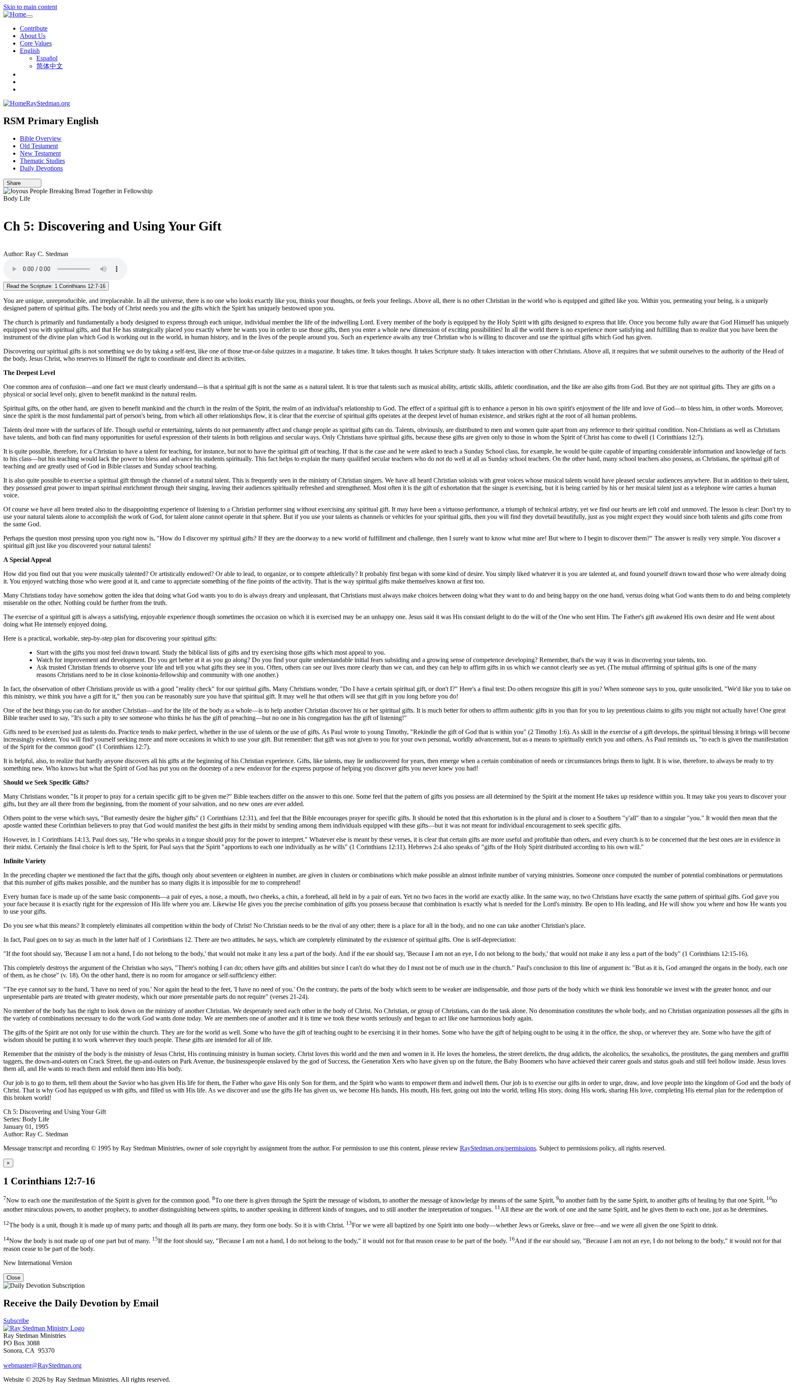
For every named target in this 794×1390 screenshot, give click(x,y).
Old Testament (39, 145)
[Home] (14, 14)
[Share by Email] (24, 183)
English (30, 50)
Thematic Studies (42, 160)
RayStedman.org (48, 103)
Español (46, 58)
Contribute (34, 28)
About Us (32, 35)
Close (13, 1278)
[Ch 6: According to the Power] (5, 246)
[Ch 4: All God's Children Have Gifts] (5, 205)
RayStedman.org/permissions (498, 1148)
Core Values (36, 43)
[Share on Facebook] (36, 183)
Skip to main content (30, 6)
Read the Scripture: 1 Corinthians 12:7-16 (56, 286)
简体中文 (49, 66)
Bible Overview (41, 138)
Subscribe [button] (16, 1320)
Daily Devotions (41, 168)
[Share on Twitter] (30, 183)
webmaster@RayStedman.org (42, 1365)
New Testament (40, 153)
